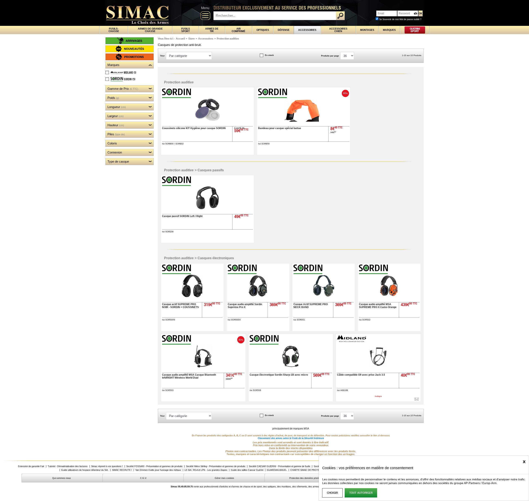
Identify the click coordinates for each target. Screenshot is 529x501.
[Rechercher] (340, 15)
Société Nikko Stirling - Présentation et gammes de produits (215, 466)
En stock (269, 55)
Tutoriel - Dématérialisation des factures (68, 466)
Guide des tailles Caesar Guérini (247, 470)
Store (191, 38)
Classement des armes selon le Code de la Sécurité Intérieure (291, 438)
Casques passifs (211, 170)
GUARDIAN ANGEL (277, 470)
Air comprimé (238, 30)
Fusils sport (185, 30)
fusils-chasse (113, 30)
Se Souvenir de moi (389, 19)
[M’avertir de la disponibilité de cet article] (416, 399)
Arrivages (134, 40)
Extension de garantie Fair (31, 466)
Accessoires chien (338, 30)
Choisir (332, 492)
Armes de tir (211, 30)
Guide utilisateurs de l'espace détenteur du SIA (84, 470)
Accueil (180, 38)
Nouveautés (134, 48)
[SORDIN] (177, 97)
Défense (284, 30)
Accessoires (307, 30)
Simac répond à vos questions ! (107, 466)
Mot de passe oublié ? (410, 19)
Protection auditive (228, 38)
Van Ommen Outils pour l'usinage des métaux (158, 470)
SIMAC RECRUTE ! (122, 470)
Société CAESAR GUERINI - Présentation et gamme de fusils (279, 466)
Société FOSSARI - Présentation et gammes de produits (154, 466)
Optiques (262, 30)
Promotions (134, 57)
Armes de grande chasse (150, 30)
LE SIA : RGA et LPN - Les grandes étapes (206, 470)
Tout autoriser (361, 492)
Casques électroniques (216, 258)
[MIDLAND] (352, 341)
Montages (367, 30)
